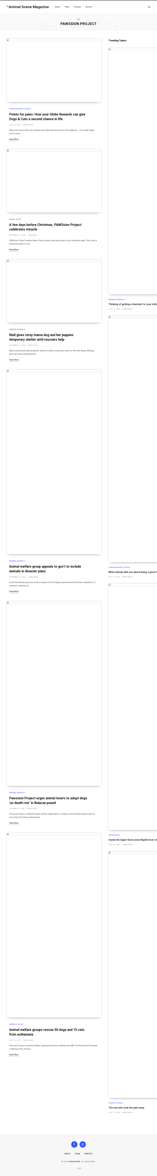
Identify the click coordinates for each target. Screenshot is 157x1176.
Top (79, 1168)
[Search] (149, 7)
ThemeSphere (74, 1161)
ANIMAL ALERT (15, 219)
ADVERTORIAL (114, 835)
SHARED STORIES (116, 1103)
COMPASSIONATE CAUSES (20, 109)
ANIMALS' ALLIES (16, 1024)
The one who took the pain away (126, 1107)
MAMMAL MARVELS (17, 329)
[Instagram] (83, 1144)
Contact (88, 1154)
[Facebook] (74, 1144)
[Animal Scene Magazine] (28, 7)
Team (77, 1154)
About (67, 1154)
